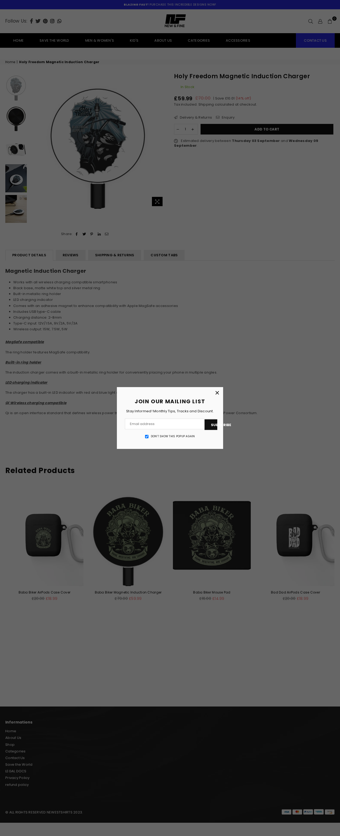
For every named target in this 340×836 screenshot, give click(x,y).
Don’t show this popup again (173, 436)
